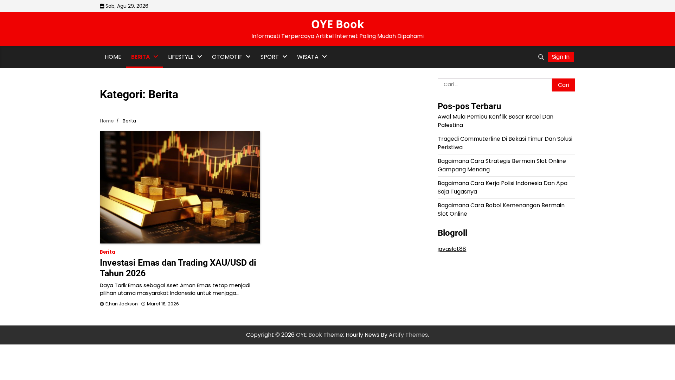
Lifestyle (181, 57)
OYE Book (337, 24)
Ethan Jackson (121, 304)
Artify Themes (408, 335)
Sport (270, 57)
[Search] (541, 57)
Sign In (561, 57)
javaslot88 (452, 249)
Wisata (308, 57)
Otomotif (227, 57)
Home (113, 57)
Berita (140, 57)
